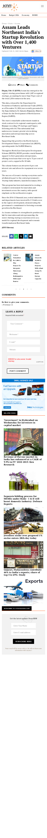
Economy (25, 15)
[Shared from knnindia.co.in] (30, 236)
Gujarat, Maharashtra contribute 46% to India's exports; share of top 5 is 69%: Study (22, 572)
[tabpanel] (13, 268)
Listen (13, 85)
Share (22, 85)
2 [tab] (20, 289)
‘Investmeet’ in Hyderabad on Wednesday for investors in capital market (21, 422)
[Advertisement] (23, 678)
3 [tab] (23, 289)
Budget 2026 (14, 15)
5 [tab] (31, 289)
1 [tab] (16, 289)
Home (3, 15)
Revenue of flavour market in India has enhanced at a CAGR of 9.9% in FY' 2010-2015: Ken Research (23, 460)
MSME (35, 15)
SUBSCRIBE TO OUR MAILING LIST (17, 608)
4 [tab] (27, 289)
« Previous (6, 305)
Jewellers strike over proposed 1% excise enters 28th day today (23, 537)
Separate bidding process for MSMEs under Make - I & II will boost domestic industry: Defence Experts (23, 500)
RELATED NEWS (10, 413)
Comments (33, 85)
